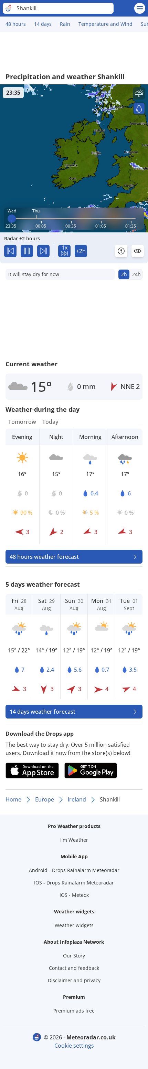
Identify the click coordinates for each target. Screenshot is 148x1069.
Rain (65, 24)
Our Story (74, 955)
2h (124, 274)
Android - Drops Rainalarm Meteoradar (74, 870)
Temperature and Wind (105, 24)
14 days (43, 24)
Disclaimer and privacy (74, 980)
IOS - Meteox (74, 895)
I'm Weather (74, 840)
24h (136, 274)
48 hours (16, 24)
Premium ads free (74, 1010)
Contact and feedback (74, 968)
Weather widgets (74, 925)
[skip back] (10, 251)
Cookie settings (74, 1045)
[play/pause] (27, 251)
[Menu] (139, 8)
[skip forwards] (43, 251)
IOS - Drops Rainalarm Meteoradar (74, 882)
